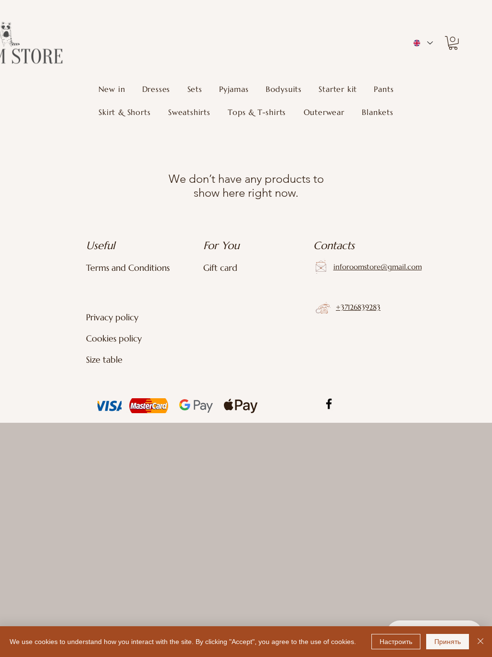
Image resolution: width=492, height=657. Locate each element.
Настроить (396, 641)
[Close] (480, 641)
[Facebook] (329, 404)
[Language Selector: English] (422, 43)
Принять (447, 641)
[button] (453, 43)
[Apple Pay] (239, 405)
